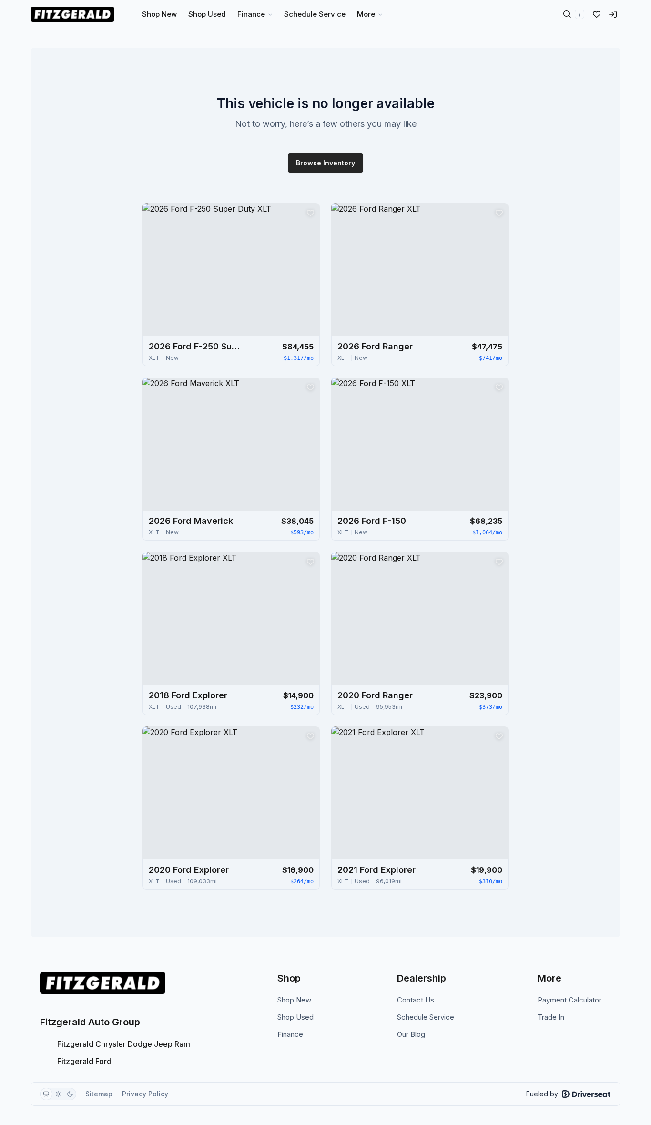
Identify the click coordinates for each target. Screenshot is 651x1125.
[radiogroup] (58, 1094)
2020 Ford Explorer (189, 870)
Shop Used (295, 1017)
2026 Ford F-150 (371, 521)
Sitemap (98, 1094)
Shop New (294, 999)
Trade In (551, 1017)
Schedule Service (425, 1017)
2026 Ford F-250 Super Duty (196, 346)
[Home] (72, 14)
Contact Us (415, 999)
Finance (290, 1034)
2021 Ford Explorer (376, 870)
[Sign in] (612, 14)
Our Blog (411, 1034)
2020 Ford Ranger (375, 695)
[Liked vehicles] (596, 14)
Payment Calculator (569, 999)
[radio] (46, 1094)
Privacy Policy (145, 1094)
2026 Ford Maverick (191, 521)
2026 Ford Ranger (375, 346)
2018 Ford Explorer (188, 695)
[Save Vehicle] (310, 212)
